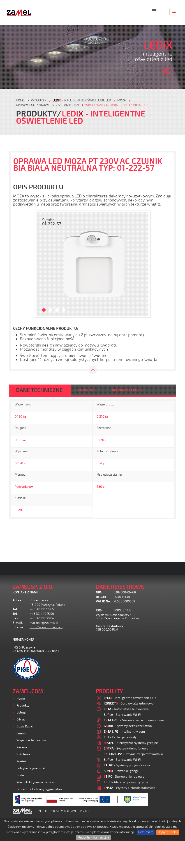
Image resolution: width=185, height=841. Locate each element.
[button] (42, 264)
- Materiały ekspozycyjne (126, 782)
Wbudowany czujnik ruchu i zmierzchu (116, 105)
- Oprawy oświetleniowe (129, 703)
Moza (121, 100)
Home (20, 698)
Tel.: (15, 609)
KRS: (99, 610)
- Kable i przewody (120, 737)
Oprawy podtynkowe (33, 105)
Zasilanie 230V (67, 105)
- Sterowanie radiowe (124, 776)
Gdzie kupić (24, 726)
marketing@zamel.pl (44, 623)
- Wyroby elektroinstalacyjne (129, 788)
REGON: (101, 597)
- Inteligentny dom (124, 732)
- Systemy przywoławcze (127, 765)
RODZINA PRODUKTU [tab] (127, 390)
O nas (20, 719)
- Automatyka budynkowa (126, 709)
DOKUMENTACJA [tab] (88, 390)
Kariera (21, 747)
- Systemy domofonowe (126, 748)
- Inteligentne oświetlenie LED (82, 100)
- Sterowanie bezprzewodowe (134, 720)
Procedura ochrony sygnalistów (39, 789)
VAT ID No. (103, 601)
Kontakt (22, 761)
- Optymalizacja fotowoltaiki (133, 754)
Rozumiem (145, 832)
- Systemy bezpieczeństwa (128, 726)
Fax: (16, 618)
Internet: (19, 627)
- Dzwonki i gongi (121, 771)
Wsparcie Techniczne (31, 740)
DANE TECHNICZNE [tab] (39, 390)
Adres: (17, 600)
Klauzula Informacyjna (93, 837)
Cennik (21, 733)
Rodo (20, 775)
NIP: (99, 592)
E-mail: (18, 622)
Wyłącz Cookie (168, 832)
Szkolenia (23, 754)
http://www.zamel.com (46, 627)
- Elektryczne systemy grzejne (131, 743)
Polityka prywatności (31, 768)
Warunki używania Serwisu (36, 782)
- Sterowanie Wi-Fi (122, 715)
